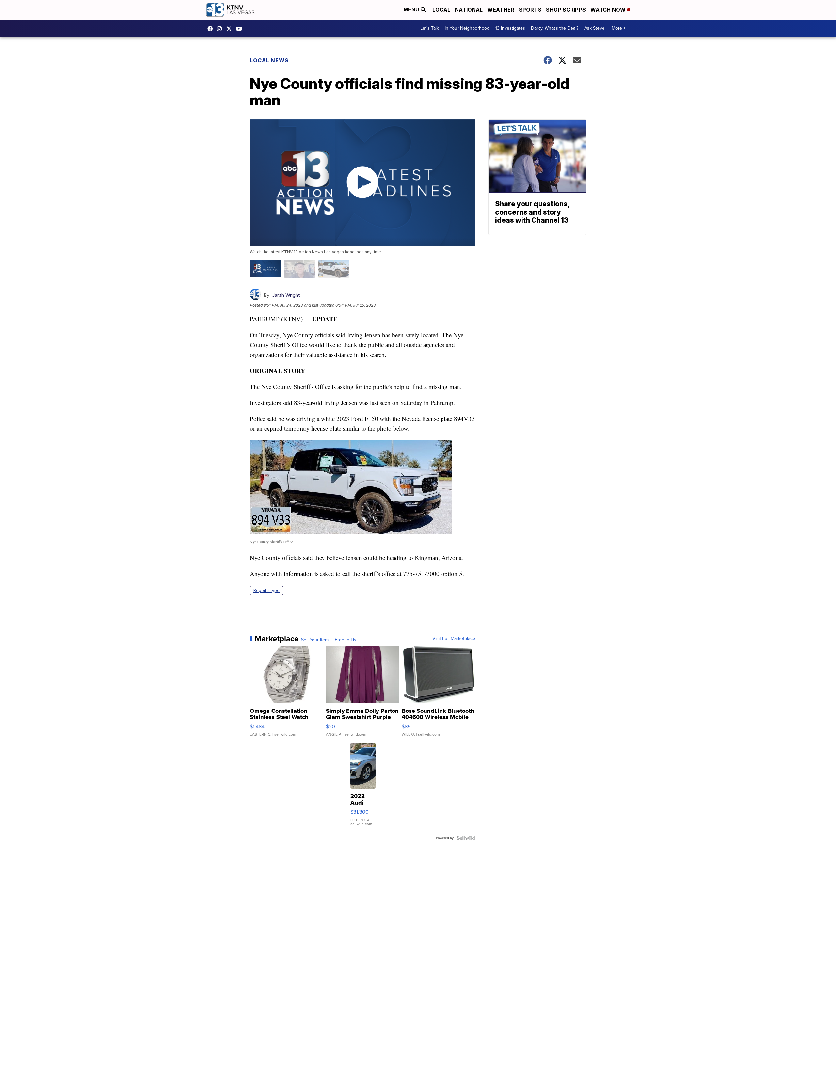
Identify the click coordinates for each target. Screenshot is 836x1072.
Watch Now (608, 10)
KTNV (230, 28)
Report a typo (266, 590)
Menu (412, 9)
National (469, 10)
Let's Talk (429, 28)
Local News (269, 60)
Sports (530, 10)
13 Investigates (510, 28)
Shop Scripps (566, 10)
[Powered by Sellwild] (465, 838)
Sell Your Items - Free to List (329, 640)
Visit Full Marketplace (453, 638)
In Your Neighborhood (467, 28)
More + (619, 28)
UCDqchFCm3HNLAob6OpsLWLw (240, 28)
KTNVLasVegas (211, 28)
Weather (500, 10)
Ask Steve (594, 28)
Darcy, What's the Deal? (554, 28)
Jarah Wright (286, 295)
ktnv (221, 28)
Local (441, 10)
